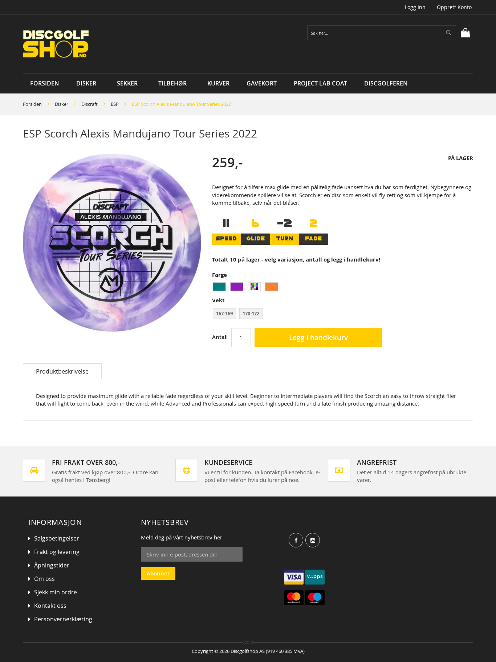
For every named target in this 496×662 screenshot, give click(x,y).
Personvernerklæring (63, 619)
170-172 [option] (251, 313)
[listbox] (342, 287)
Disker (61, 104)
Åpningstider (51, 565)
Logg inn (415, 7)
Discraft (89, 104)
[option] (219, 286)
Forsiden (32, 104)
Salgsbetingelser (56, 538)
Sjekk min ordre (55, 592)
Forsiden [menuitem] (44, 83)
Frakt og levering (57, 552)
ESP (115, 104)
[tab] (62, 371)
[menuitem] (88, 83)
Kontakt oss (50, 606)
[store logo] (111, 44)
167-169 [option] (224, 313)
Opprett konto (454, 7)
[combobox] (381, 32)
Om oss (44, 579)
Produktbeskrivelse (62, 371)
